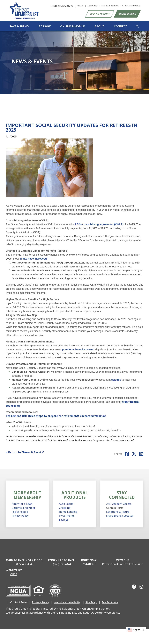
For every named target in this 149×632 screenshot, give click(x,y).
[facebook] (133, 586)
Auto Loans (66, 504)
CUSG (13, 574)
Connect (120, 26)
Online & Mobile (72, 26)
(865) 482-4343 (24, 564)
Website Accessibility (67, 602)
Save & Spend (19, 26)
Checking (64, 507)
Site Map (91, 602)
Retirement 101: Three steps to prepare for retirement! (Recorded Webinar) (56, 416)
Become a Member (23, 507)
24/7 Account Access (119, 504)
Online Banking (127, 13)
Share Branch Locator (119, 515)
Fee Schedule (20, 511)
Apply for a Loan (22, 504)
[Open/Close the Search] (137, 26)
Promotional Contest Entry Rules (122, 564)
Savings (63, 519)
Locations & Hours (117, 511)
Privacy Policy (20, 515)
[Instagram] (140, 586)
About (99, 26)
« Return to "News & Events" (25, 452)
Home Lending (68, 511)
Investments (67, 515)
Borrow (45, 26)
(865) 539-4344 (62, 564)
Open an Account (100, 13)
